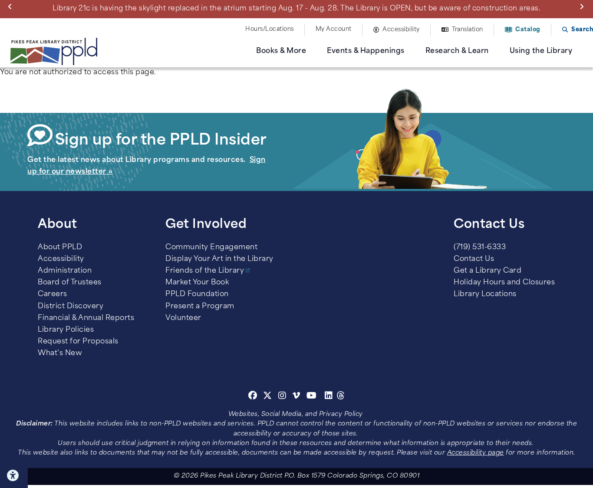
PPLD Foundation (197, 294)
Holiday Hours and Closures (504, 282)
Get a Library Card (487, 270)
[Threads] (341, 396)
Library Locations (485, 294)
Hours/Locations (269, 29)
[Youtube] (311, 396)
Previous (11, 6)
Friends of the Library (204, 270)
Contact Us (474, 259)
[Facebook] (252, 396)
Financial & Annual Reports (86, 318)
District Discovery (70, 306)
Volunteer (183, 318)
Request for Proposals (78, 341)
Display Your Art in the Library (219, 259)
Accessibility (401, 30)
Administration (65, 270)
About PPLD (60, 247)
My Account (334, 29)
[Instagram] (283, 396)
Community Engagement (211, 247)
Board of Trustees (70, 282)
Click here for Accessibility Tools (14, 475)
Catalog (527, 30)
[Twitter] (267, 396)
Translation (467, 30)
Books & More (281, 51)
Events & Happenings (366, 51)
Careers (52, 294)
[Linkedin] (329, 396)
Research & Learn (457, 51)
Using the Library (541, 51)
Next (583, 6)
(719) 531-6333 (480, 247)
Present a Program (199, 306)
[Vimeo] (296, 396)
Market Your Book (197, 282)
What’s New (60, 353)
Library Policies (66, 329)
